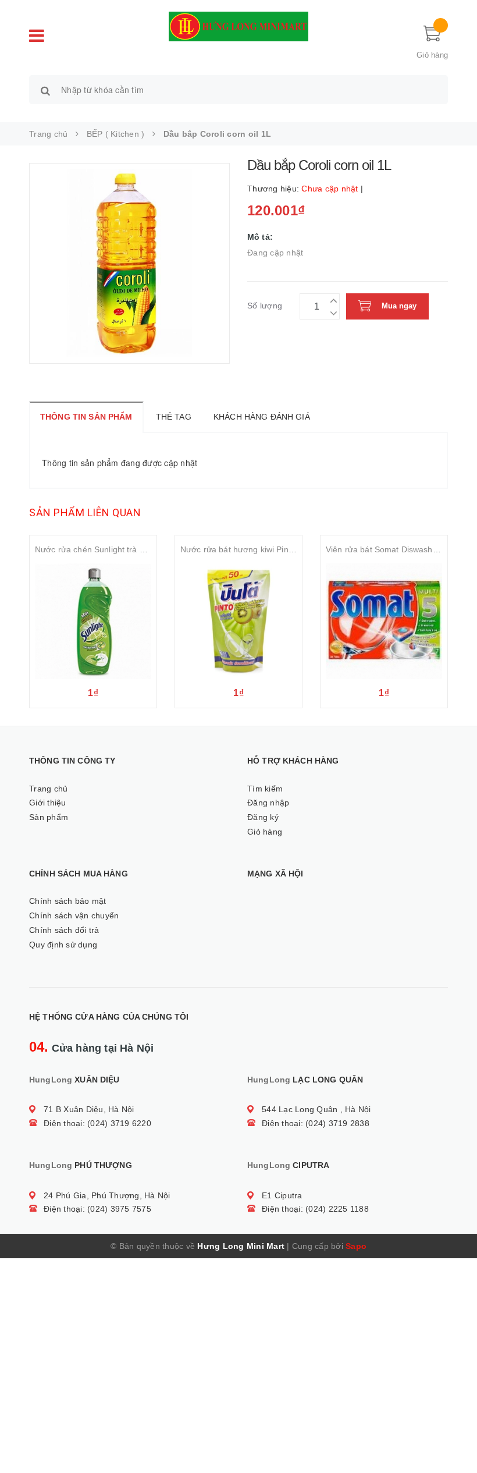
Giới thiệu (47, 802)
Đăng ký (263, 817)
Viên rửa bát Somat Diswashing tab (392, 549)
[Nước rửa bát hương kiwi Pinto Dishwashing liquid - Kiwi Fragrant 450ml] (238, 621)
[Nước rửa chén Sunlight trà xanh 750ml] (93, 621)
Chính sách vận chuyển (74, 915)
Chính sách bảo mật (67, 901)
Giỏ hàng (264, 831)
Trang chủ (48, 788)
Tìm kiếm (265, 788)
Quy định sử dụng (63, 944)
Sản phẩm (48, 817)
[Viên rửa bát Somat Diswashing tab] (384, 621)
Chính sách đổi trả (64, 930)
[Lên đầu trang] (456, 1438)
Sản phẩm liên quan (85, 512)
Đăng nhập (268, 802)
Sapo (356, 1246)
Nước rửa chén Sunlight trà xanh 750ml (109, 549)
